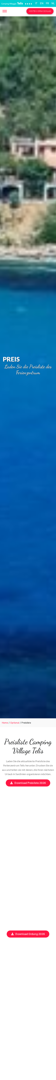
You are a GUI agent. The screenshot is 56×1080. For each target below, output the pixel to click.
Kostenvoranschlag (40, 11)
